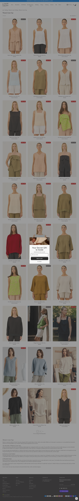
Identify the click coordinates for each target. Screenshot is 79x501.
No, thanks (39, 261)
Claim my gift (39, 258)
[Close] (48, 238)
